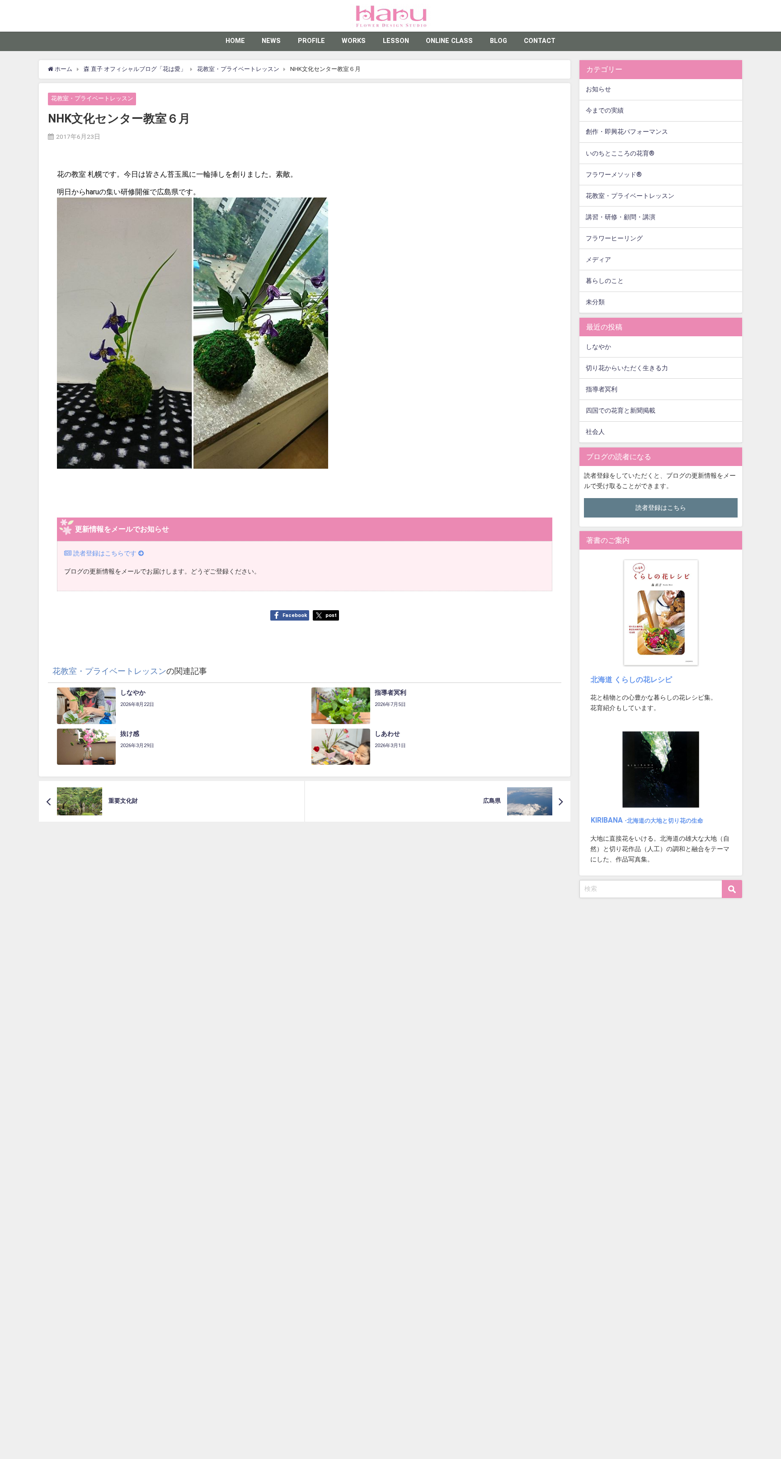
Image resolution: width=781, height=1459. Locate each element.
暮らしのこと (605, 281)
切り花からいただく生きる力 (627, 368)
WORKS (354, 41)
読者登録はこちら (660, 508)
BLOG (498, 41)
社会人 (595, 432)
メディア (598, 260)
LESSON (396, 41)
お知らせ (598, 89)
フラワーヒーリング (614, 238)
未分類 (595, 302)
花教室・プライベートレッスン (92, 98)
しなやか (598, 347)
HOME (235, 41)
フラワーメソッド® (614, 175)
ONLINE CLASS (449, 41)
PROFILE (311, 41)
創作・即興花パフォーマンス (627, 132)
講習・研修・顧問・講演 (620, 217)
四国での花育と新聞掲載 (620, 410)
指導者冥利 (601, 389)
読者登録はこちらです (104, 553)
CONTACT (539, 41)
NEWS (271, 41)
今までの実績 (605, 110)
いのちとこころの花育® (620, 153)
